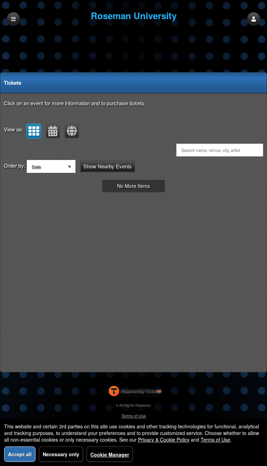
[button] (253, 19)
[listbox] (51, 166)
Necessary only (61, 454)
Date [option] (36, 166)
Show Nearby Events (107, 166)
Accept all (20, 454)
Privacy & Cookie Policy (163, 439)
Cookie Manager (109, 454)
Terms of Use (133, 416)
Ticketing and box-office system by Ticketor (135, 392)
